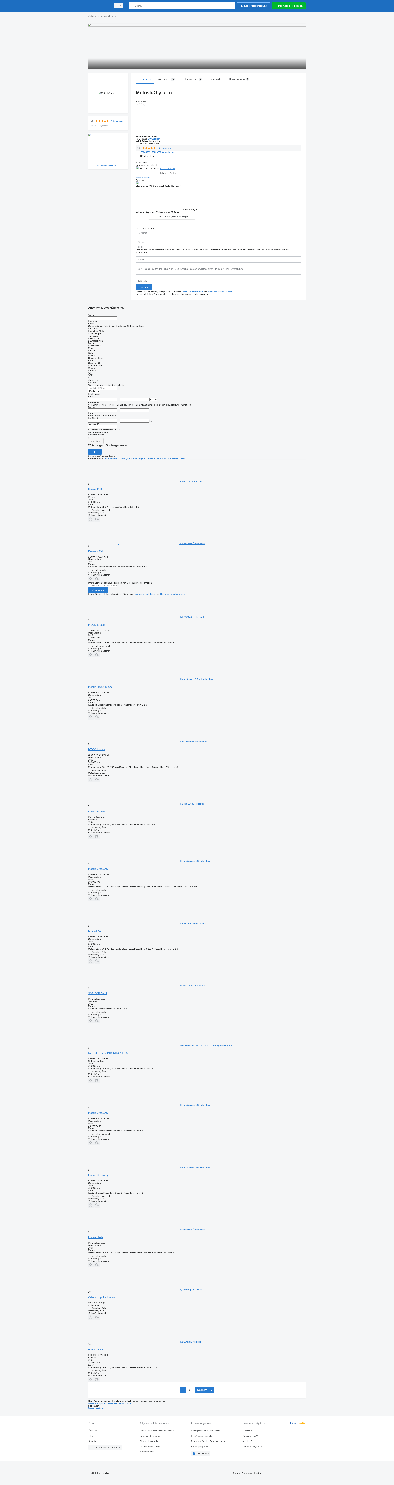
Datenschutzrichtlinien (192, 291)
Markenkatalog (147, 1451)
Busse (91, 1403)
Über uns (92, 1430)
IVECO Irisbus (96, 749)
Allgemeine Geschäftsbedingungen (157, 1430)
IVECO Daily (95, 1349)
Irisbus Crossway (98, 868)
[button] (147, 156)
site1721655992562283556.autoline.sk (155, 152)
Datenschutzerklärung (150, 1436)
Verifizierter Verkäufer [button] (146, 136)
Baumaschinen (125, 1403)
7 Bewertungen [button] (117, 121)
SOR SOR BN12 (97, 993)
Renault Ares (95, 931)
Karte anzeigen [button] (190, 209)
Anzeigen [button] (155, 168)
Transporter (101, 1403)
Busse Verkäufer (96, 1408)
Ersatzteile (112, 1403)
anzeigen (95, 441)
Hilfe (90, 1436)
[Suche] (132, 6)
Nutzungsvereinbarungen (220, 291)
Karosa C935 (95, 489)
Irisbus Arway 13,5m (100, 687)
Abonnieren (98, 590)
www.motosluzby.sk (145, 177)
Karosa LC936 (96, 811)
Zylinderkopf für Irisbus (101, 1297)
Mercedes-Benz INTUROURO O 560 (109, 1053)
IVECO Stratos (96, 624)
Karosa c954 (95, 551)
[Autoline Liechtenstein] (99, 6)
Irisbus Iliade (95, 1237)
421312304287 (167, 168)
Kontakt (92, 1441)
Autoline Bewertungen (150, 1446)
